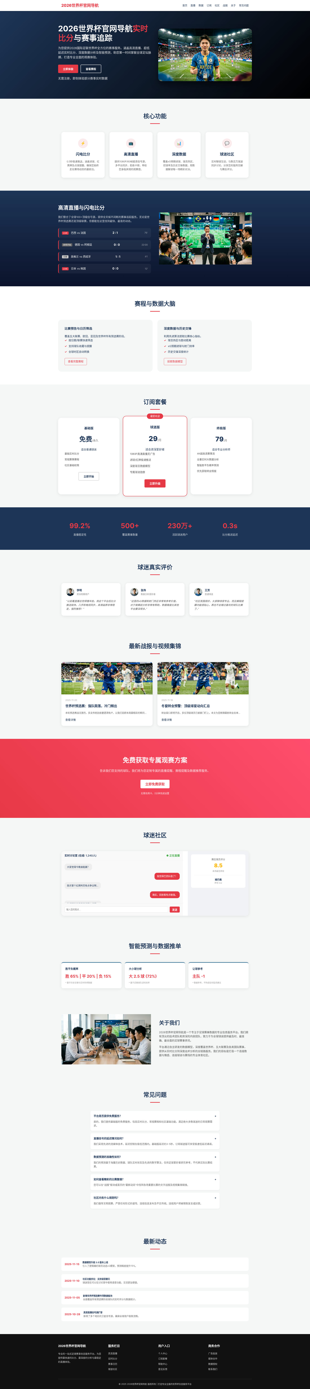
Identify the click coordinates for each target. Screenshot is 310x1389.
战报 (225, 5)
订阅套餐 (162, 1358)
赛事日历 (112, 1364)
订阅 (209, 5)
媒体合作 (212, 1358)
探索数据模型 (175, 361)
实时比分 (112, 1358)
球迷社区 (112, 1369)
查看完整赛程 (75, 361)
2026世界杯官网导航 (80, 5)
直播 (193, 5)
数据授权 (212, 1364)
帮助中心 (162, 1364)
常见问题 (244, 5)
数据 (201, 5)
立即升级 (155, 483)
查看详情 (70, 719)
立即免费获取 (155, 784)
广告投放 (212, 1353)
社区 (217, 5)
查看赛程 (91, 69)
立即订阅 (221, 482)
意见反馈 (162, 1369)
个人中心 (162, 1353)
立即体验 (68, 69)
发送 (174, 909)
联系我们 (212, 1369)
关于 (233, 5)
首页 (184, 5)
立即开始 (89, 476)
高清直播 (112, 1353)
